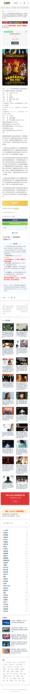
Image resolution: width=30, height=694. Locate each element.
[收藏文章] (8, 297)
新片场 (10, 676)
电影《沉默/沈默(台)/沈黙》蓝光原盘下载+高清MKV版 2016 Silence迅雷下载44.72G (22, 309)
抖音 (11, 673)
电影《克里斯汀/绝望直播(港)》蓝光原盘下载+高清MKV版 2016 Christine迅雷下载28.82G (8, 310)
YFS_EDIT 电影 (6, 237)
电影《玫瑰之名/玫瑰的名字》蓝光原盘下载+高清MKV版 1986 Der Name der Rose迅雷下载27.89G (22, 419)
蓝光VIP (14, 11)
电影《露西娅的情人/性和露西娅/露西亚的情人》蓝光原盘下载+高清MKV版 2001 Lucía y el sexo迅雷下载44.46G (8, 369)
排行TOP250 (16, 673)
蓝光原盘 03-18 (6, 239)
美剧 (23, 678)
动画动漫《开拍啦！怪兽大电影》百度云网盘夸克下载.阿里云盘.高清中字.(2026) (19, 651)
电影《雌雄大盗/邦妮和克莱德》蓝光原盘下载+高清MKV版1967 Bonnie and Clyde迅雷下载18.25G (22, 369)
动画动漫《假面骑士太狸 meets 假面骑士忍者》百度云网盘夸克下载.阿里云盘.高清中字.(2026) (19, 637)
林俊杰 (22, 676)
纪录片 (19, 678)
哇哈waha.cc (8, 7)
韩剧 (19, 680)
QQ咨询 (15, 233)
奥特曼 (12, 671)
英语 (7, 680)
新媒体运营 (5, 676)
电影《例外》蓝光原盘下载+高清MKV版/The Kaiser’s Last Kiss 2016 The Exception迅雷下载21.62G (22, 351)
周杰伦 (4, 671)
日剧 (13, 676)
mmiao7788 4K (11, 664)
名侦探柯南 (22, 669)
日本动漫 (17, 676)
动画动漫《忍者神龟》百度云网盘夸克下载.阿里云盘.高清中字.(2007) (19, 644)
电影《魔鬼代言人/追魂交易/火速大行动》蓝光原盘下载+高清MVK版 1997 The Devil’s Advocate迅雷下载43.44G (8, 468)
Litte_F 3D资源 (8, 662)
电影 (10, 678)
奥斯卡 (8, 671)
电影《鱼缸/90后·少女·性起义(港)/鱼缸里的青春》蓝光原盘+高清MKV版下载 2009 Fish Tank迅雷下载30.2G (22, 452)
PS (24, 664)
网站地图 (21, 689)
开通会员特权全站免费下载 (15, 223)
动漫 (8, 669)
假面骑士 (4, 669)
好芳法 (21, 671)
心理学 (4, 673)
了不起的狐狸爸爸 (16, 237)
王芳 (7, 678)
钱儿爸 (16, 680)
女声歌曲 (17, 671)
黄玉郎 (23, 680)
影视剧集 (14, 7)
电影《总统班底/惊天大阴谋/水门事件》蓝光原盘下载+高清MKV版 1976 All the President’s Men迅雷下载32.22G (22, 435)
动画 (12, 669)
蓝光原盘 (11, 680)
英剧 (4, 680)
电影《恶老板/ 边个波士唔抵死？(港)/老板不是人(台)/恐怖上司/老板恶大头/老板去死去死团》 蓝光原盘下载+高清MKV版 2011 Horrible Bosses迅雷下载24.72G (22, 469)
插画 (21, 673)
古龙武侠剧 (17, 669)
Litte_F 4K (14, 662)
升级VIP (16, 208)
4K (3, 662)
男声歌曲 (14, 678)
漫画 (4, 678)
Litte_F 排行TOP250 (21, 662)
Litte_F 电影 (5, 664)
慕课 (8, 673)
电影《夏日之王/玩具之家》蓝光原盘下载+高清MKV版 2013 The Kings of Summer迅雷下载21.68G (8, 335)
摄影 (24, 673)
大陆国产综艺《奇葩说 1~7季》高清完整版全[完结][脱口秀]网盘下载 (19, 629)
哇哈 (5, 689)
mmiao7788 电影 (19, 664)
